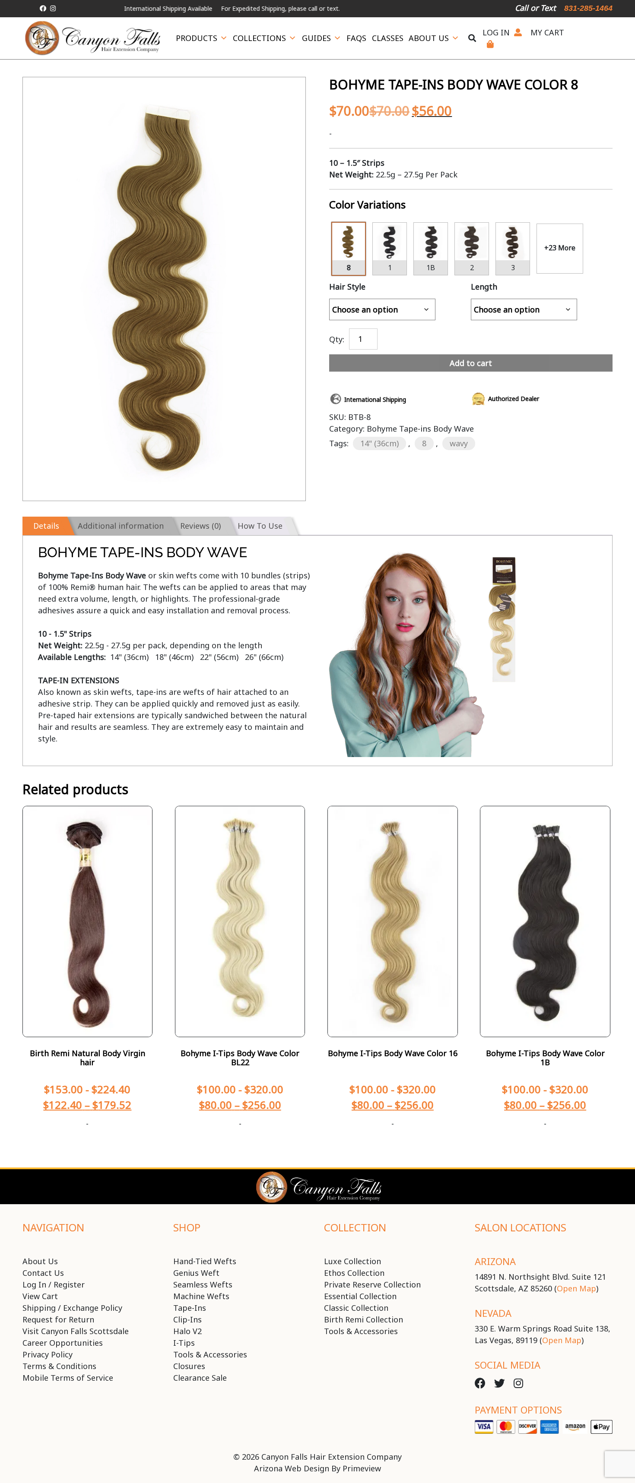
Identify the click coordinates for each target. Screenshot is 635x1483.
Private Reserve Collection (372, 1284)
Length (484, 286)
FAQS (356, 38)
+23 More (559, 247)
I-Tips (184, 1343)
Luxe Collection (352, 1261)
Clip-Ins (187, 1319)
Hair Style (347, 286)
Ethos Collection (354, 1273)
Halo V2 (187, 1331)
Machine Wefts (201, 1296)
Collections (259, 38)
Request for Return (58, 1319)
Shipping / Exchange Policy (72, 1308)
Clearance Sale (200, 1378)
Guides (316, 38)
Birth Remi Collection (363, 1319)
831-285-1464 (588, 8)
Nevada (493, 1312)
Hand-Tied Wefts (204, 1261)
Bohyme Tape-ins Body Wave (420, 428)
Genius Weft (196, 1273)
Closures (189, 1366)
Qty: (336, 338)
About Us (429, 38)
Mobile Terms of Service (67, 1378)
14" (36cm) (379, 443)
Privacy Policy (47, 1354)
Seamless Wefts (202, 1284)
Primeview (362, 1468)
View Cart (40, 1296)
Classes (387, 38)
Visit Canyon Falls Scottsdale (75, 1331)
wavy (459, 443)
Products (196, 38)
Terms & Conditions (59, 1366)
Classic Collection (356, 1308)
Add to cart (471, 363)
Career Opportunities (62, 1343)
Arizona (495, 1261)
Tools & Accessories (210, 1354)
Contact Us (43, 1273)
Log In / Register (53, 1284)
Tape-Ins (189, 1308)
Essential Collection (360, 1296)
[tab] (44, 526)
